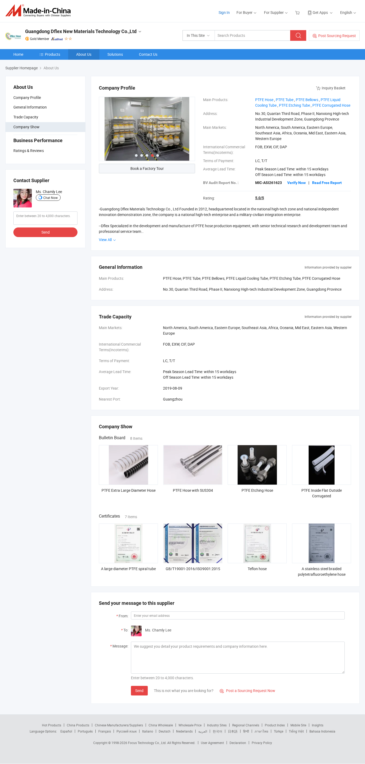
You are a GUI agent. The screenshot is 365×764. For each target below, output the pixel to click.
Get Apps (320, 12)
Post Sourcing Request (337, 35)
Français (104, 731)
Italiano (147, 731)
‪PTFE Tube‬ (284, 99)
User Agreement (212, 743)
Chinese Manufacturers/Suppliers (119, 725)
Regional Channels (245, 725)
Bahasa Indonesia (322, 731)
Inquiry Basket (333, 87)
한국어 (217, 731)
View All (105, 239)
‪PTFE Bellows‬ (307, 99)
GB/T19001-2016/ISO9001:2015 (193, 568)
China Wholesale (161, 725)
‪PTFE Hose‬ (264, 99)
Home (18, 54)
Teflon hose (257, 568)
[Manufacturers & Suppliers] (39, 10)
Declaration (238, 743)
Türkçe (278, 731)
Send (45, 232)
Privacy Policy (262, 743)
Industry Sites (217, 725)
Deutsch (164, 731)
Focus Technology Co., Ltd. (147, 743)
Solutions (115, 54)
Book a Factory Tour (147, 168)
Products (52, 54)
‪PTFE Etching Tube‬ (294, 105)
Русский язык (127, 731)
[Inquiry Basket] (298, 12)
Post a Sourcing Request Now (247, 690)
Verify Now (296, 183)
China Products (78, 725)
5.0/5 (259, 198)
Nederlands (184, 731)
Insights (317, 725)
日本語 (233, 731)
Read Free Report (327, 183)
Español (66, 731)
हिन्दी (246, 731)
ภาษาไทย (261, 731)
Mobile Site (298, 725)
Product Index (275, 725)
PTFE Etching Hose (257, 490)
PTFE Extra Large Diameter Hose (129, 490)
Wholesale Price (189, 725)
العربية (202, 731)
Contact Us (148, 54)
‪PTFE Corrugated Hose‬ (331, 105)
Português (85, 731)
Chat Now (50, 197)
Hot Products (51, 725)
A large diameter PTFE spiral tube (128, 568)
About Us (83, 54)
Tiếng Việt (296, 731)
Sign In (224, 12)
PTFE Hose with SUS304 (193, 490)
